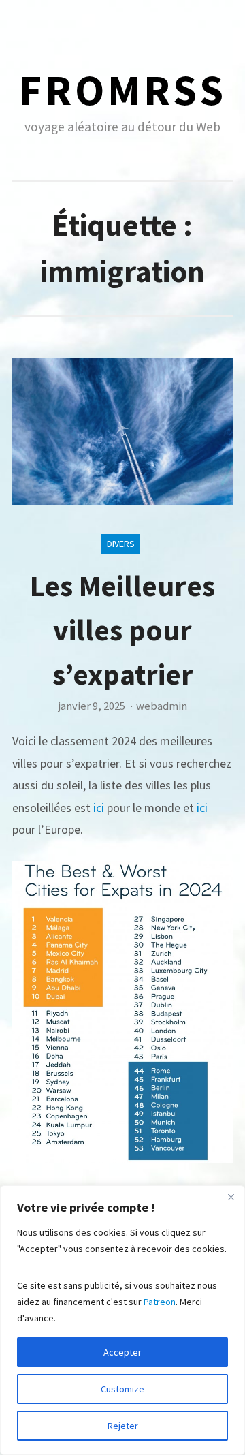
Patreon (160, 1302)
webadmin (161, 706)
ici (98, 807)
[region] (122, 1320)
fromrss (123, 89)
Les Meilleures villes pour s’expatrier (122, 630)
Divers (121, 543)
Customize (122, 1389)
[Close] (231, 1197)
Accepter (122, 1352)
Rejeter (123, 1426)
